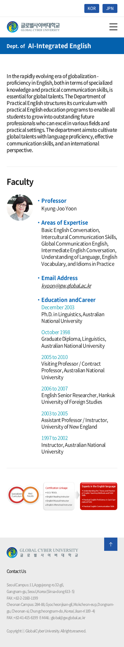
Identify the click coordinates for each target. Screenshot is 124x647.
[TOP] (110, 544)
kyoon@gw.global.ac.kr (66, 285)
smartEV (33, 27)
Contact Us (16, 571)
